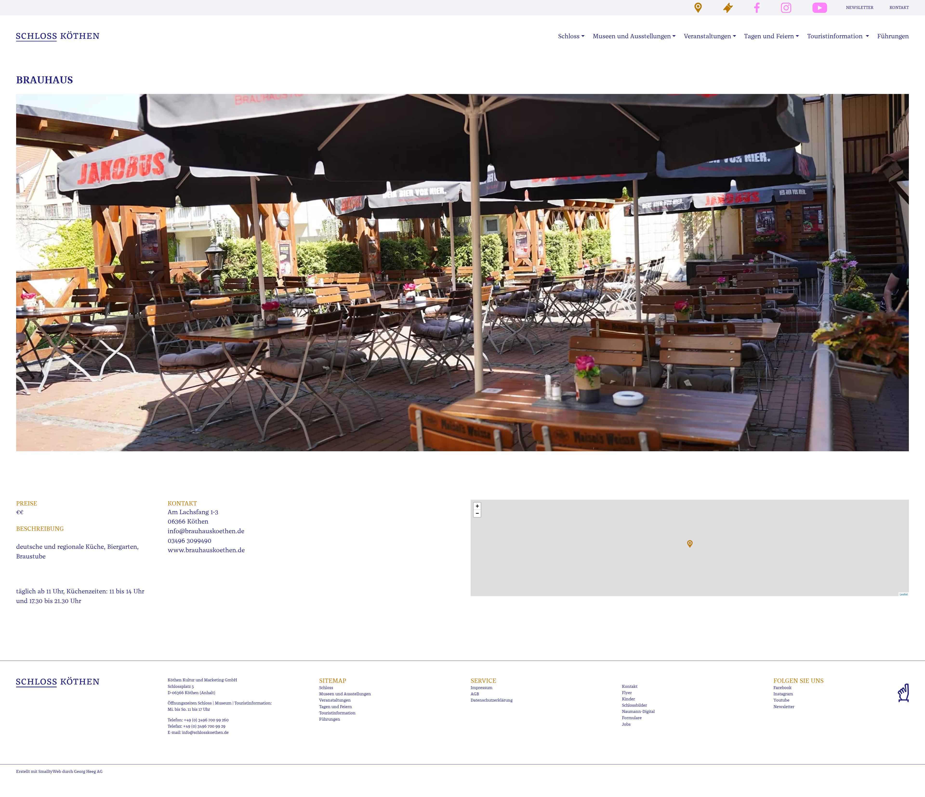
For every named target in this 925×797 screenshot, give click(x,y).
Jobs (626, 724)
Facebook (782, 687)
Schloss (326, 687)
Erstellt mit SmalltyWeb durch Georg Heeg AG (59, 771)
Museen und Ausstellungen (345, 694)
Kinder (628, 699)
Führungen (893, 36)
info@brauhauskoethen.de (206, 531)
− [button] (477, 513)
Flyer (627, 692)
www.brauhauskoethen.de (206, 550)
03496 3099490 (189, 541)
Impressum (481, 687)
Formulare (632, 717)
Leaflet (904, 594)
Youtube (781, 700)
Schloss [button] (569, 36)
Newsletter (859, 7)
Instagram (783, 694)
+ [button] (477, 506)
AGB (475, 694)
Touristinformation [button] (835, 36)
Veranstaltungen (335, 700)
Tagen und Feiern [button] (769, 36)
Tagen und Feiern (335, 706)
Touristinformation (337, 713)
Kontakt (899, 7)
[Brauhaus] (690, 544)
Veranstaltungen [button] (707, 36)
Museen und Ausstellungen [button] (632, 36)
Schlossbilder (634, 705)
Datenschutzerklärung (492, 700)
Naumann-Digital (638, 711)
